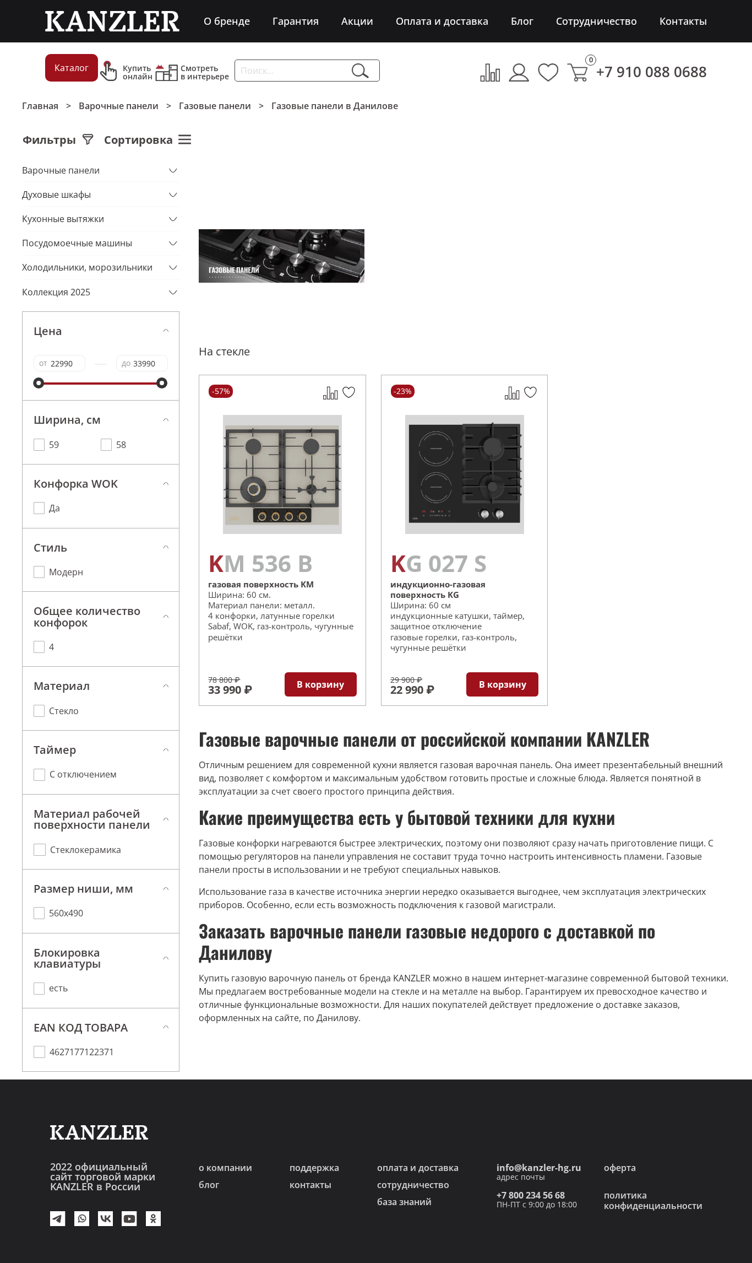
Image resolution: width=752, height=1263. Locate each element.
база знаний (404, 1201)
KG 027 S (438, 563)
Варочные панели (119, 105)
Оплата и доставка (442, 21)
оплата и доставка (418, 1167)
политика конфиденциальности (653, 1200)
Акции (357, 21)
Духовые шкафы (56, 194)
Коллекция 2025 (56, 292)
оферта (620, 1167)
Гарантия (296, 21)
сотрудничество (413, 1184)
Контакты (683, 21)
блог (209, 1184)
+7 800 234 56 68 (531, 1195)
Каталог (72, 68)
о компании (225, 1167)
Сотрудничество (596, 21)
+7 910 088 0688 (651, 72)
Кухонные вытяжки (63, 219)
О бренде (227, 21)
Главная (40, 105)
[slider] (39, 383)
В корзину (320, 684)
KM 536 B (260, 563)
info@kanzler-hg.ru (539, 1167)
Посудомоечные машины (77, 243)
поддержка (314, 1167)
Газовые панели (215, 105)
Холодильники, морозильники (87, 267)
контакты (310, 1184)
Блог (522, 21)
